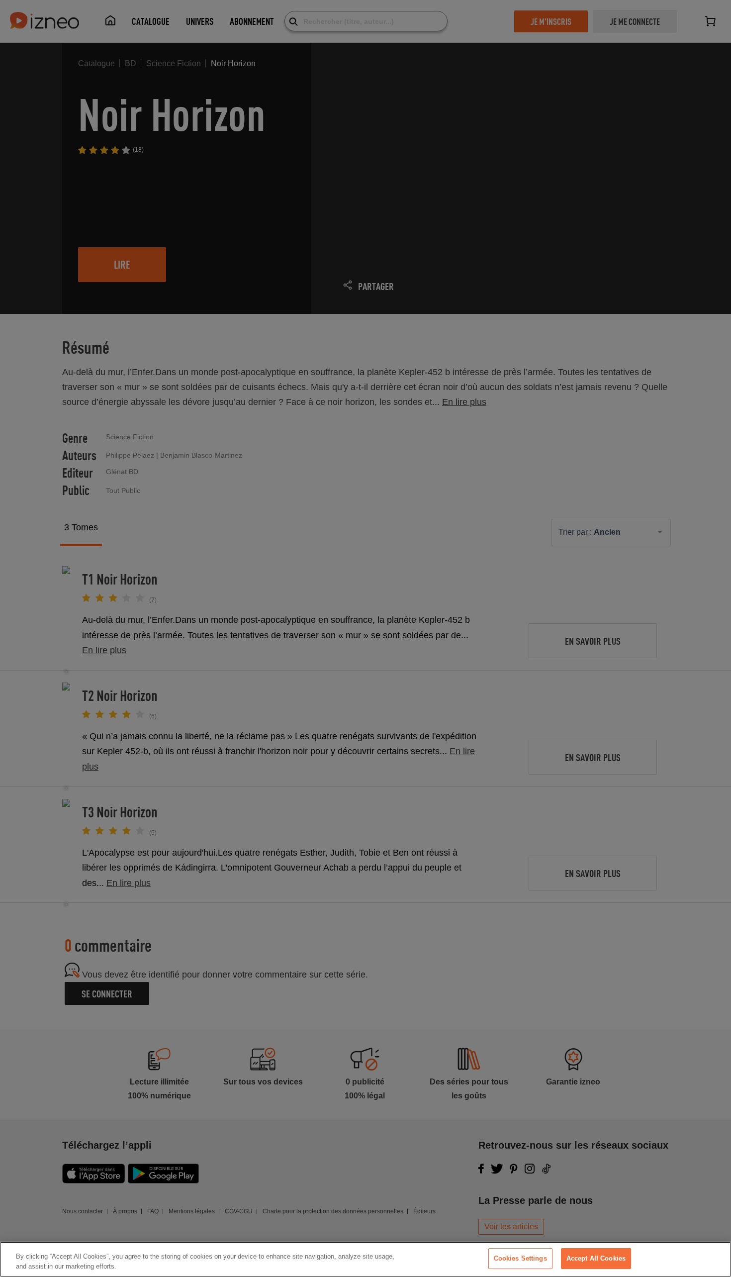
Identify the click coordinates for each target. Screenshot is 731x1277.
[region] (365, 1259)
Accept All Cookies (596, 1258)
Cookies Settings (520, 1258)
